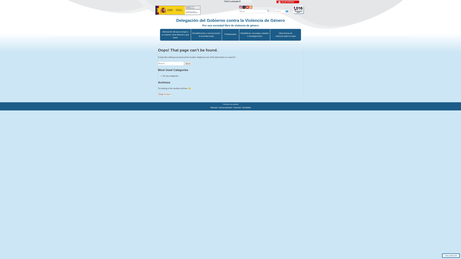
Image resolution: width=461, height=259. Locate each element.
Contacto (277, 11)
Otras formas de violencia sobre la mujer (286, 34)
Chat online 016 (451, 255)
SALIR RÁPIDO (287, 2)
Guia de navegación (225, 107)
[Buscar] (268, 11)
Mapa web (213, 107)
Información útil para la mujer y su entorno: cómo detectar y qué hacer (175, 35)
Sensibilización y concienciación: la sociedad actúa (206, 34)
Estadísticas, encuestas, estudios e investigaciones (255, 34)
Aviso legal (237, 107)
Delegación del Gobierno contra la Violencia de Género (230, 20)
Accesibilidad (246, 107)
